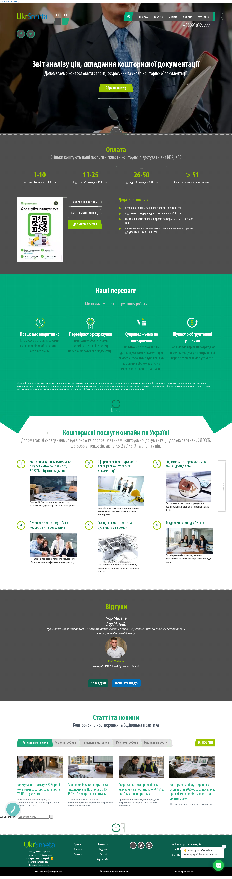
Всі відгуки (98, 683)
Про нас (143, 17)
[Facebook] (21, 34)
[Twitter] (30, 34)
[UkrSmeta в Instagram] (149, 845)
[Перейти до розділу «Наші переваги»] (116, 130)
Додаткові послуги (85, 224)
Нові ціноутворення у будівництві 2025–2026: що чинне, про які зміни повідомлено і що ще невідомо (192, 792)
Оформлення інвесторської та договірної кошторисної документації (117, 466)
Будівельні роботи (155, 742)
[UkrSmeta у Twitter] (141, 845)
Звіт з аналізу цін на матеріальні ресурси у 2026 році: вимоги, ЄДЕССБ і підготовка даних (51, 466)
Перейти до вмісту (10, 1)
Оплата (173, 17)
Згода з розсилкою (184, 871)
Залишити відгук (126, 683)
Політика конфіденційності (48, 871)
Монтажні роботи (127, 742)
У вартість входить (85, 202)
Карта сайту (103, 859)
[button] (13, 809)
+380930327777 (196, 25)
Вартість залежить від (85, 213)
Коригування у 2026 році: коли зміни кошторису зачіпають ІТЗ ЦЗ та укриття (39, 789)
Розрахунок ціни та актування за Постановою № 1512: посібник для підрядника (141, 789)
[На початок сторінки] (116, 827)
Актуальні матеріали (35, 742)
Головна (131, 17)
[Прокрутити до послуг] (116, 404)
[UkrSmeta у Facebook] (133, 845)
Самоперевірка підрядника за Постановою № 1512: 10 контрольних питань (88, 789)
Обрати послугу (116, 88)
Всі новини (205, 743)
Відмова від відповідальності (115, 871)
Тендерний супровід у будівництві (188, 523)
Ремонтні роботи (65, 742)
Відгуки (103, 849)
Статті (103, 854)
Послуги (158, 17)
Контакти (203, 17)
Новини (187, 17)
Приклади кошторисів (96, 742)
